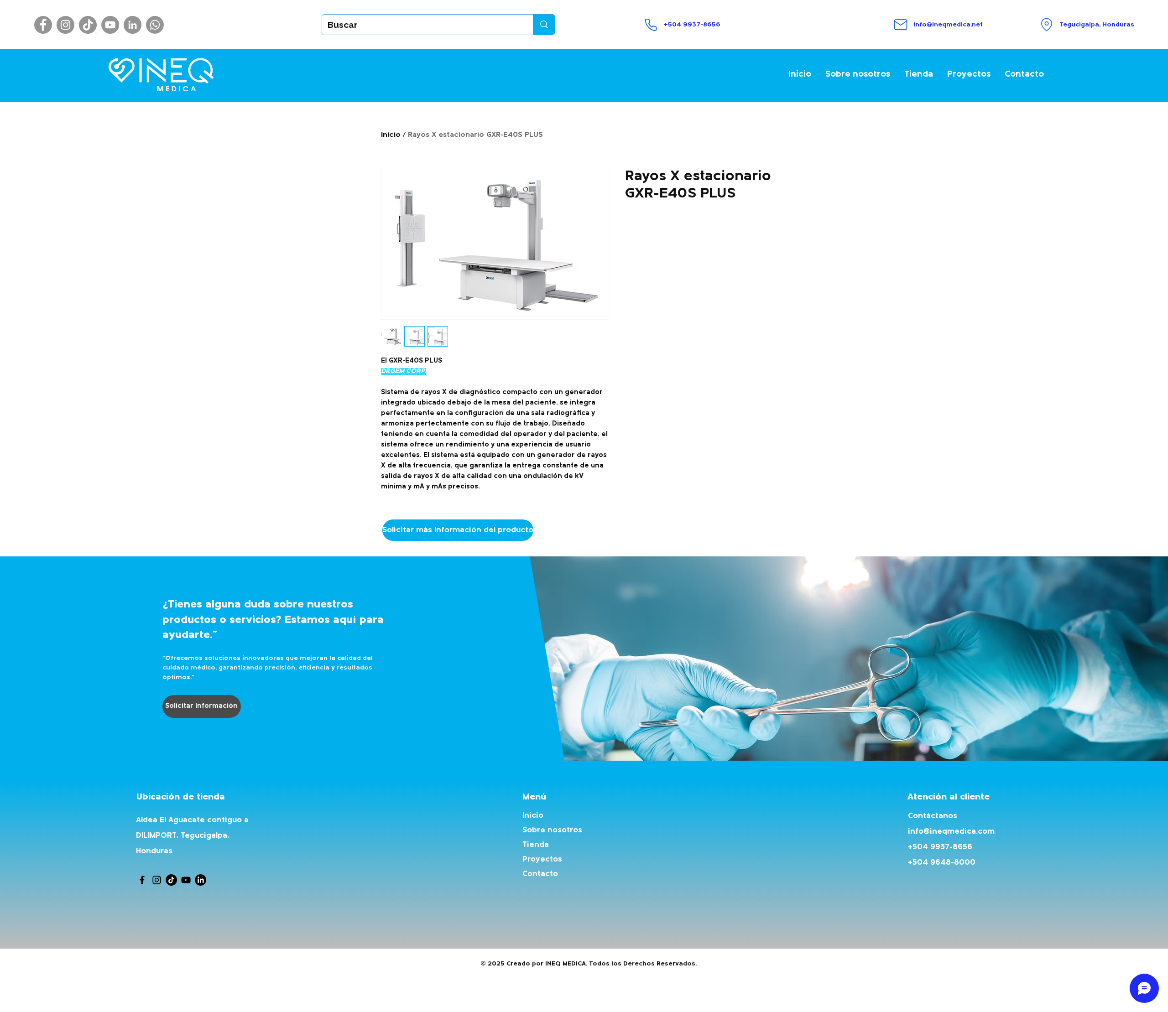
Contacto (540, 874)
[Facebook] (43, 25)
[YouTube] (110, 25)
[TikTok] (88, 25)
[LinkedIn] (132, 25)
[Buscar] (544, 25)
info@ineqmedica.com (951, 832)
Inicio (391, 135)
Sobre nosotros (552, 830)
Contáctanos (932, 816)
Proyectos (542, 859)
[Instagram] (65, 25)
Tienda (535, 845)
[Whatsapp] (155, 25)
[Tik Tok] (171, 880)
